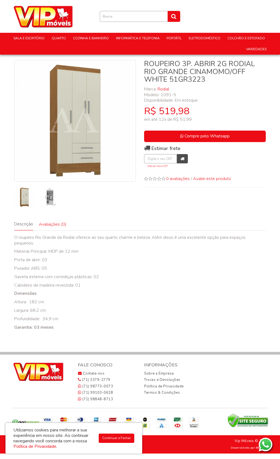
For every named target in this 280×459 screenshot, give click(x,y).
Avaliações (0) (52, 224)
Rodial (163, 89)
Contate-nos (93, 373)
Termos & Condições (162, 392)
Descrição (23, 224)
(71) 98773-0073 (97, 386)
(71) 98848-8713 (97, 399)
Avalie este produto (212, 179)
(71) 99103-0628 (97, 392)
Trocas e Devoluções (162, 379)
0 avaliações (178, 179)
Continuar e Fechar (116, 438)
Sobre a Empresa (159, 373)
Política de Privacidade (164, 386)
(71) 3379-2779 (95, 379)
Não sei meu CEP (157, 166)
